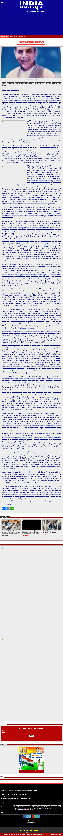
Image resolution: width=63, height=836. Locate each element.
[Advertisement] (31, 24)
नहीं (4, 733)
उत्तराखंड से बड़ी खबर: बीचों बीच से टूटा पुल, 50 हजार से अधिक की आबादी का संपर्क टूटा (19, 790)
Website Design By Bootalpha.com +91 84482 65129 (31, 830)
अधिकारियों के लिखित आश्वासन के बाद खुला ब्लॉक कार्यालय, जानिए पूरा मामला (51, 531)
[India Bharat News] (31, 6)
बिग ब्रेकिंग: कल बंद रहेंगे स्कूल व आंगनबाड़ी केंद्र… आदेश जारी (14, 794)
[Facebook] (24, 816)
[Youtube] (33, 816)
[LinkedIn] (30, 816)
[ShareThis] (35, 816)
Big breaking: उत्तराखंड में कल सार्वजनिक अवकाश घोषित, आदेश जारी (16, 798)
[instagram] (38, 816)
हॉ (3, 731)
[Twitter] (27, 816)
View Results (31, 739)
